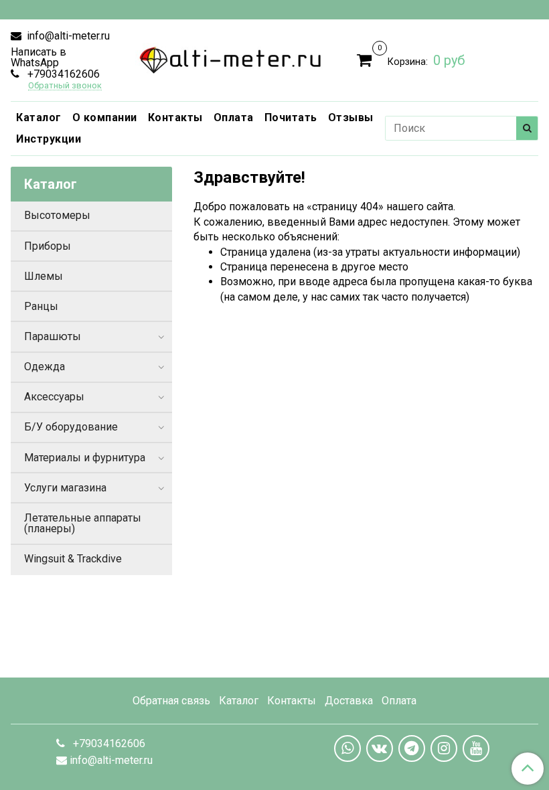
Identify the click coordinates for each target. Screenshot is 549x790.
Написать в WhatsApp (38, 57)
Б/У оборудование (71, 426)
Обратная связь (171, 700)
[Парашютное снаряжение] (230, 57)
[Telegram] (411, 748)
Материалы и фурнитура (84, 457)
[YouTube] (476, 748)
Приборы (47, 246)
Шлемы (43, 276)
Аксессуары (54, 396)
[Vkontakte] (379, 748)
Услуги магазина (65, 487)
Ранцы (41, 306)
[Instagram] (443, 748)
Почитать (290, 117)
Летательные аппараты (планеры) (82, 523)
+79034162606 (62, 74)
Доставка (349, 700)
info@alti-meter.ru (67, 35)
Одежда (44, 366)
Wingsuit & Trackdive (73, 558)
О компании (104, 117)
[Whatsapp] (347, 748)
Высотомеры (57, 215)
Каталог (39, 117)
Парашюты (52, 336)
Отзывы (351, 117)
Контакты (175, 117)
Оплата (234, 117)
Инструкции (48, 139)
